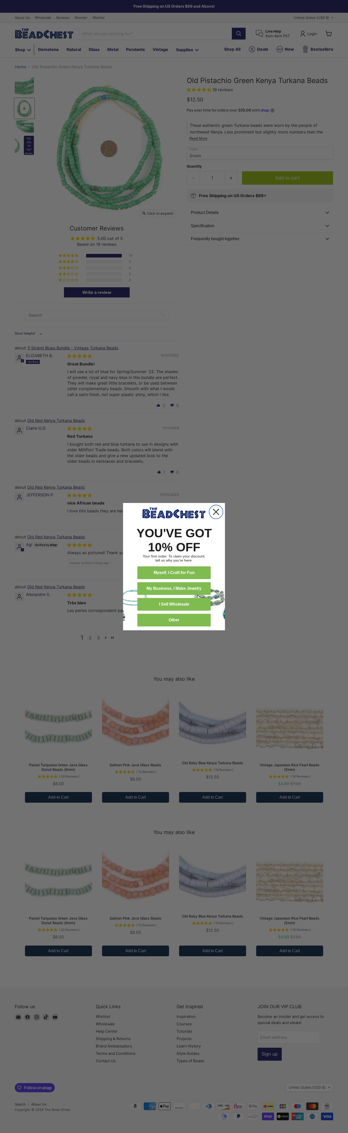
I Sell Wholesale (174, 604)
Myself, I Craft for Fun (174, 572)
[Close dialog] (216, 512)
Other (174, 620)
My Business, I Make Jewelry (174, 588)
